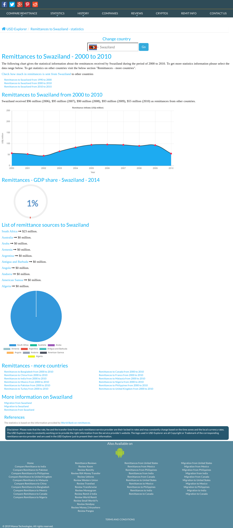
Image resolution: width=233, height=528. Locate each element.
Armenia (7, 249)
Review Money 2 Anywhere (85, 507)
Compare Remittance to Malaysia (30, 480)
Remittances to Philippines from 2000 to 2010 (123, 385)
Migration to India (196, 490)
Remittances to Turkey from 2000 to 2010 (26, 388)
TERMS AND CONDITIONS (120, 519)
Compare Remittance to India (30, 466)
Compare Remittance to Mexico (30, 490)
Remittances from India (141, 473)
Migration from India (197, 473)
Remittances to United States (141, 480)
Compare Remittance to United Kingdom (30, 476)
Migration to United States (196, 480)
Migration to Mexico (196, 483)
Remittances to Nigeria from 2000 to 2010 (121, 381)
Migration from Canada (196, 476)
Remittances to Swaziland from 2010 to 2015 (28, 86)
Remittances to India (141, 490)
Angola (6, 268)
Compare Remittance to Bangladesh (30, 486)
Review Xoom (85, 466)
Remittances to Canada (141, 493)
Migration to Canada (197, 493)
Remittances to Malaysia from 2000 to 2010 (122, 378)
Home (30, 463)
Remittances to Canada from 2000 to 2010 (121, 371)
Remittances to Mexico (141, 483)
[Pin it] (27, 4)
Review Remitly (86, 469)
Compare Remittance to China (30, 483)
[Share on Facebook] (4, 4)
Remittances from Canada (141, 476)
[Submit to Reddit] (35, 4)
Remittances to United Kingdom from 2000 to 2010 (126, 388)
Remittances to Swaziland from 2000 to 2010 (28, 83)
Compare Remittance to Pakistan (30, 469)
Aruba (5, 243)
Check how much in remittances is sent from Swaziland (36, 74)
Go (144, 47)
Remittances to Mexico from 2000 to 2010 (26, 381)
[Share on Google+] (20, 4)
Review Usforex (85, 476)
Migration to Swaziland (16, 406)
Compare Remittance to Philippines (30, 473)
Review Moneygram (85, 490)
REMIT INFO (188, 13)
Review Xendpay (85, 504)
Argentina (8, 255)
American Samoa (12, 280)
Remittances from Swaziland (19, 409)
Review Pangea (86, 510)
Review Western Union (86, 480)
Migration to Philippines (196, 486)
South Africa (9, 231)
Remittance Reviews (85, 463)
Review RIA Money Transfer (85, 473)
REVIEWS (137, 13)
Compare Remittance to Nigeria (30, 497)
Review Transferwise (86, 486)
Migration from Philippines (196, 469)
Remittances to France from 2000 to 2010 (121, 375)
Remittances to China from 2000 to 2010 (25, 375)
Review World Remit (86, 497)
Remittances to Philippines (141, 486)
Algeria (6, 286)
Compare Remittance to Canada (30, 493)
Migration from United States (196, 463)
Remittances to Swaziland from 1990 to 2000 (28, 79)
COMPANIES (110, 13)
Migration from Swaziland (18, 402)
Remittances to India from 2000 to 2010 (25, 378)
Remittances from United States (141, 463)
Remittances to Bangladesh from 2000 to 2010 (28, 371)
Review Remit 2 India (86, 493)
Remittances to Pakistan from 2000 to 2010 (27, 385)
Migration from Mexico (196, 466)
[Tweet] (12, 4)
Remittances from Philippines (141, 469)
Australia (7, 237)
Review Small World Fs (86, 500)
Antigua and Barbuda (15, 261)
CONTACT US (218, 13)
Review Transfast (86, 483)
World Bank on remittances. (76, 422)
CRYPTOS (162, 13)
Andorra (7, 274)
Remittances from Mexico (141, 466)
